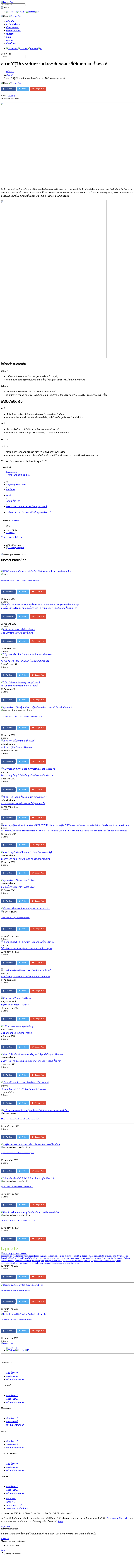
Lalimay (11, 96)
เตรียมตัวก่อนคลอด (15, 1379)
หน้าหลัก (10, 21)
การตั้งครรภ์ (12, 1376)
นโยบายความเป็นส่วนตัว (17, 1508)
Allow (9, 1526)
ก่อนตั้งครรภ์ (12, 1373)
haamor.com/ (11, 472)
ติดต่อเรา (10, 1502)
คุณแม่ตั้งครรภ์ (13, 501)
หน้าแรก (10, 72)
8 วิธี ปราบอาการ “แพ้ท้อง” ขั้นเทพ (17, 633)
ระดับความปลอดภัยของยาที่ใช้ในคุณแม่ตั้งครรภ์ (28, 512)
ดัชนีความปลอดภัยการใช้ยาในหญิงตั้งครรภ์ (26, 506)
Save (3, 1550)
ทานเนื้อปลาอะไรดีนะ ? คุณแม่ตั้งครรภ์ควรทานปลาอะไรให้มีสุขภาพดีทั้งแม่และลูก (39, 608)
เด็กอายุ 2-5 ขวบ (13, 30)
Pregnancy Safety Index (16, 484)
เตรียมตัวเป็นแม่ (13, 24)
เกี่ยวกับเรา (11, 43)
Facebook (10, 532)
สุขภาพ (9, 40)
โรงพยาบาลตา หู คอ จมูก (18, 475)
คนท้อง (9, 495)
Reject (3, 1526)
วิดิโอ (8, 36)
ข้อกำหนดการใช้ (14, 1505)
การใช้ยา (10, 490)
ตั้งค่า (60, 1521)
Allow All (5, 1538)
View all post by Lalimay (11, 537)
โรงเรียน (10, 33)
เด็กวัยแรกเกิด (12, 27)
